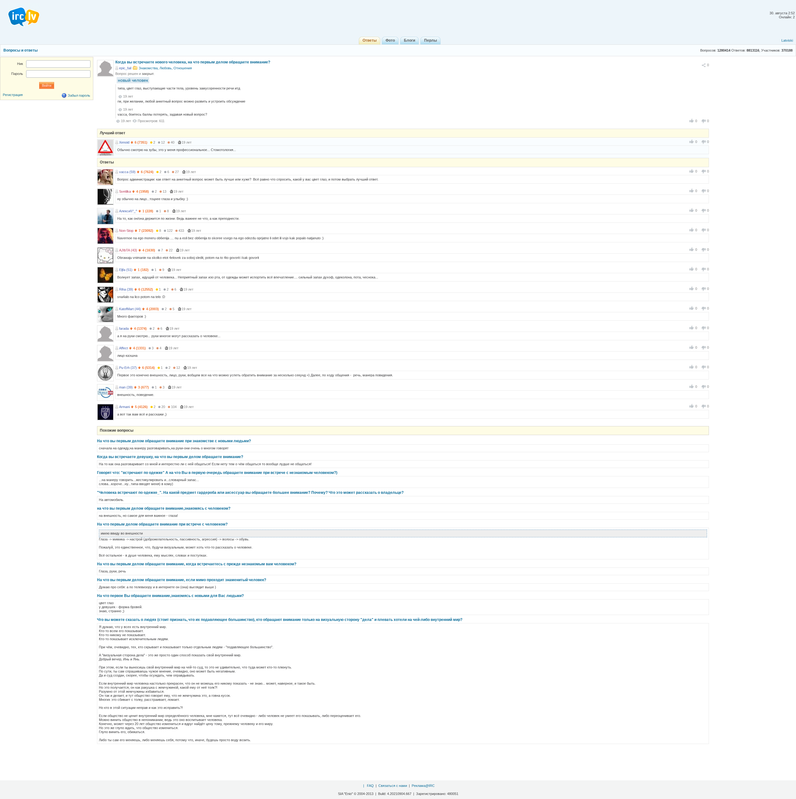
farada (124, 328)
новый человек (133, 80)
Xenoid (124, 142)
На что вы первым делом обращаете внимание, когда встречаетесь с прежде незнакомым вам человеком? (196, 564)
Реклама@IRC (423, 786)
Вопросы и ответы (20, 50)
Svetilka (125, 191)
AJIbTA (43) (128, 250)
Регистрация (13, 95)
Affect (123, 348)
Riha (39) (126, 289)
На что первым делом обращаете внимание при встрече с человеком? (162, 524)
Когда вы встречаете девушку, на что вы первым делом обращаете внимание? (170, 457)
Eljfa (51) (125, 270)
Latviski (787, 40)
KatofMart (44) (130, 309)
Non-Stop (126, 230)
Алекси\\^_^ (128, 211)
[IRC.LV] (20, 15)
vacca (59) (127, 172)
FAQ (370, 786)
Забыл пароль (79, 95)
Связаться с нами (392, 786)
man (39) (126, 387)
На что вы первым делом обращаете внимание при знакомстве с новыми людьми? (174, 441)
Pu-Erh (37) (128, 368)
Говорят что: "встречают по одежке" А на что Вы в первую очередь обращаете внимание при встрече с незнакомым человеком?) (217, 473)
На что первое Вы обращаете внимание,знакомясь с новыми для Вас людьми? (170, 596)
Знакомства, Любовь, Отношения (165, 68)
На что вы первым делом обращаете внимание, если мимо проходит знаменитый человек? (181, 580)
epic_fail (125, 68)
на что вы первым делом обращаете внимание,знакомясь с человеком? (163, 508)
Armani (124, 407)
